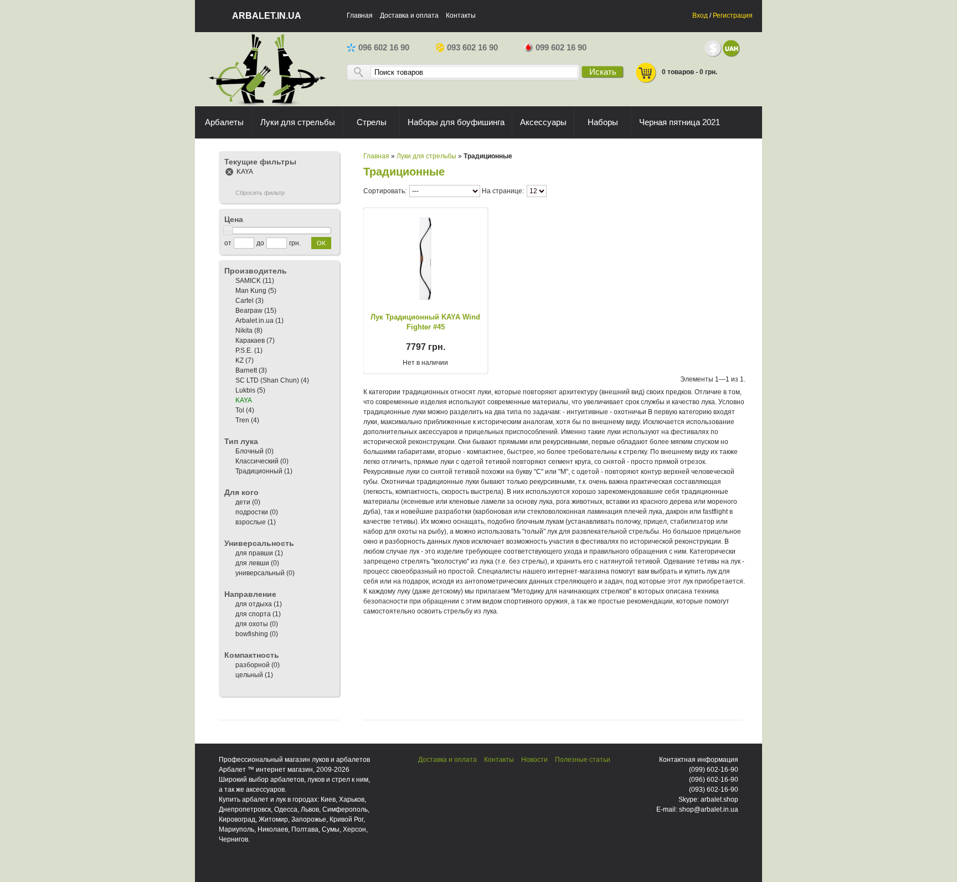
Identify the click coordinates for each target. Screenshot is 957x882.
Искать (602, 72)
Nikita (244, 330)
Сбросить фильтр (260, 192)
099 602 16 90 (561, 47)
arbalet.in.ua (266, 15)
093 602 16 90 (472, 47)
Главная (360, 15)
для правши (254, 553)
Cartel (244, 301)
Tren (242, 420)
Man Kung (250, 291)
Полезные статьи (582, 760)
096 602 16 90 (383, 47)
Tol (239, 410)
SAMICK (248, 281)
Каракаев (250, 340)
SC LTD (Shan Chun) (267, 380)
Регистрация (733, 15)
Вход (700, 15)
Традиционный (258, 471)
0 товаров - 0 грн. (689, 72)
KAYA (244, 172)
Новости (534, 760)
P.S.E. (244, 350)
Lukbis (245, 390)
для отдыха (253, 604)
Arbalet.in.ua (254, 320)
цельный (249, 675)
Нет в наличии (425, 363)
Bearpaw (249, 310)
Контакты (461, 15)
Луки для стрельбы (426, 156)
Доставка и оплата (409, 15)
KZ (239, 360)
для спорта (253, 614)
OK (321, 243)
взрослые (250, 522)
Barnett (246, 370)
